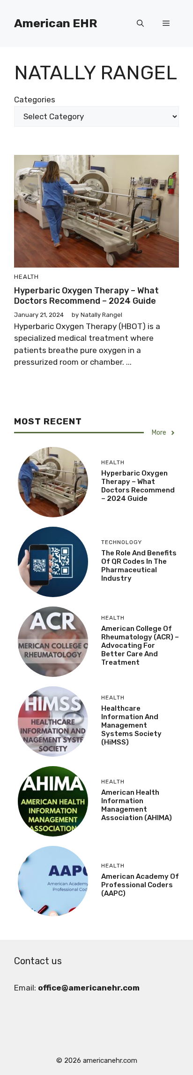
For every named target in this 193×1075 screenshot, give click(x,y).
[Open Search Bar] (140, 23)
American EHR (55, 23)
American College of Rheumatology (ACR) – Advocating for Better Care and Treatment (140, 645)
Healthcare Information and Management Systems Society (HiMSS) (131, 725)
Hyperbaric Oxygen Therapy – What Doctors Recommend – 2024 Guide (86, 295)
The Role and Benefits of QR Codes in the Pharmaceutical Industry (139, 566)
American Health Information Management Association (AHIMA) (136, 805)
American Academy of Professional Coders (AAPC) (140, 885)
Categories (34, 99)
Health (26, 276)
